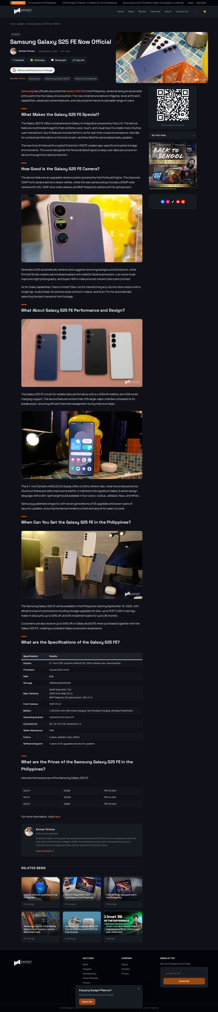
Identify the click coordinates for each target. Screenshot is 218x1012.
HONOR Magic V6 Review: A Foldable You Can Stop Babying (68, 2)
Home (120, 11)
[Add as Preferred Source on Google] (32, 70)
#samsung (34, 78)
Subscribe (87, 1001)
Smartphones (89, 973)
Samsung (27, 91)
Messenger (58, 60)
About (168, 11)
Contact (126, 969)
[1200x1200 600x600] (173, 189)
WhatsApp (37, 60)
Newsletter (201, 2)
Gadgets (87, 969)
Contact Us (182, 11)
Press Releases (90, 978)
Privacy (125, 973)
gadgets (21, 23)
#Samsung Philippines (86, 78)
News (131, 11)
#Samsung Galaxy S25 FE (57, 78)
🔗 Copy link (78, 60)
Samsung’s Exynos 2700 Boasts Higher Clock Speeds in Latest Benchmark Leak (137, 2)
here (57, 816)
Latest (190, 2)
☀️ (204, 11)
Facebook (18, 60)
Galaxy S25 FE (75, 91)
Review (142, 11)
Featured (155, 11)
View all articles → (45, 851)
